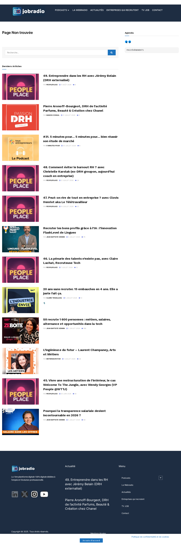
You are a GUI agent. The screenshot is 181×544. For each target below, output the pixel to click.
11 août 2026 (65, 85)
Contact (157, 10)
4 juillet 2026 (74, 420)
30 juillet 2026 (69, 146)
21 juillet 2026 (66, 180)
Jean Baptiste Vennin (55, 237)
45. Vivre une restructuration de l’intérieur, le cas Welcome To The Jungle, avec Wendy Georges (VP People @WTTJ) (80, 385)
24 (78, 180)
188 (84, 328)
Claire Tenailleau (54, 298)
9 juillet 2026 (74, 237)
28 (79, 359)
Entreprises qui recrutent (122, 10)
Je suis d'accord (91, 540)
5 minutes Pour (53, 146)
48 (84, 420)
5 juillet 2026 (71, 298)
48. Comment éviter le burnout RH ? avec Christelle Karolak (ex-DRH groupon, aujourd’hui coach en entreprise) (78, 171)
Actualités (97, 10)
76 (84, 237)
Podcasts (61, 10)
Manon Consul (52, 115)
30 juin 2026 (65, 394)
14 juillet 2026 (66, 206)
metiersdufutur (53, 359)
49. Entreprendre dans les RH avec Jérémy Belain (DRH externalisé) (86, 484)
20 (78, 206)
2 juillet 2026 (74, 328)
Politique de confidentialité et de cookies (150, 537)
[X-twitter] (24, 494)
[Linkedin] (14, 494)
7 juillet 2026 (66, 267)
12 (77, 267)
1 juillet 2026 (69, 359)
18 (75, 394)
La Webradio (80, 10)
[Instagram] (34, 494)
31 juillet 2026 (68, 115)
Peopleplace (52, 85)
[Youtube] (44, 494)
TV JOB (145, 10)
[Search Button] (112, 52)
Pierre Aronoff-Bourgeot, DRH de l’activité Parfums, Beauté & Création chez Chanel (87, 504)
